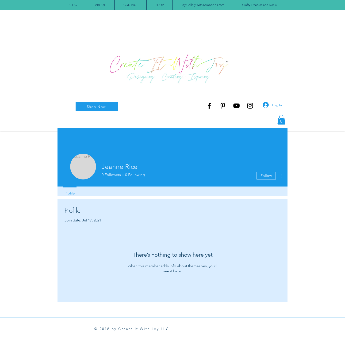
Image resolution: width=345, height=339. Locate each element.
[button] (281, 120)
